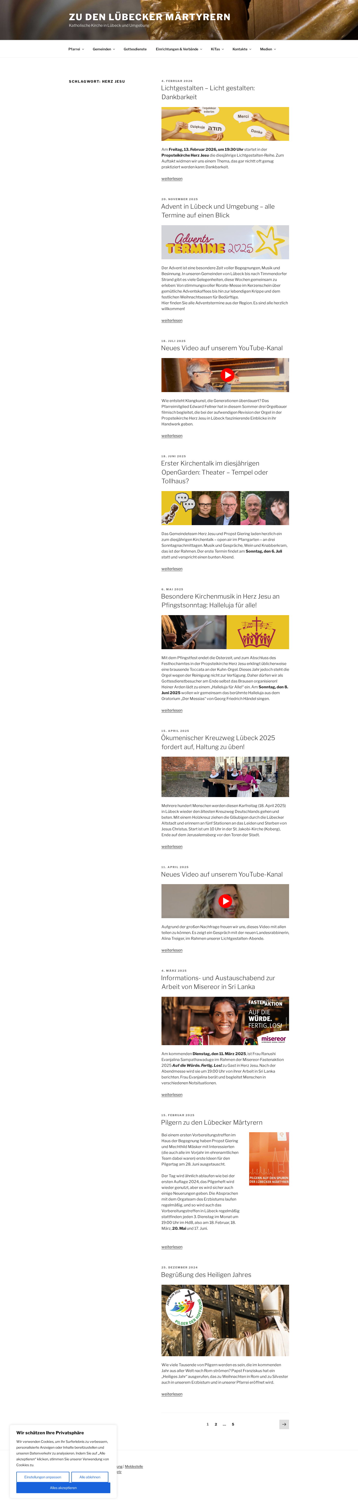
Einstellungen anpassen (42, 1477)
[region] (63, 1461)
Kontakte (240, 49)
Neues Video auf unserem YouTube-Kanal (222, 348)
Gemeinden (102, 49)
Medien (266, 49)
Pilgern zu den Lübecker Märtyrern (212, 1122)
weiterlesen (171, 178)
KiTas (215, 49)
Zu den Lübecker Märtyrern (150, 17)
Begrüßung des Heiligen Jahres (206, 1274)
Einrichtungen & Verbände (177, 49)
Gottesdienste (135, 49)
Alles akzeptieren (63, 1488)
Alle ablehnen (89, 1477)
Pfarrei (74, 49)
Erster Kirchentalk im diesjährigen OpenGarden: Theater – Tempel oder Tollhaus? (214, 472)
